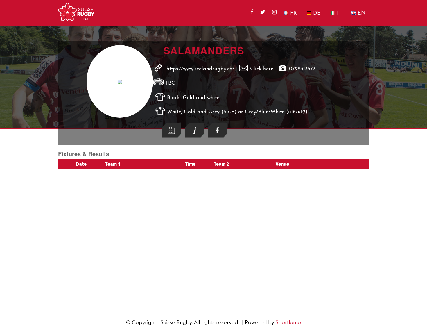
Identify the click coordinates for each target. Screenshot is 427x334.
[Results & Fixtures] (171, 136)
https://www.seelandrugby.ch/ (200, 69)
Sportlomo (288, 322)
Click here (261, 69)
